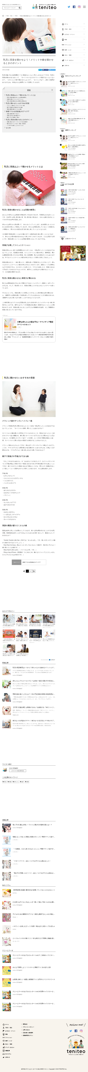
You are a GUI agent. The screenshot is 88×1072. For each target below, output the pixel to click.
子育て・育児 (9, 15)
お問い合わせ (26, 1029)
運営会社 (25, 1024)
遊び (22, 781)
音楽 (28, 781)
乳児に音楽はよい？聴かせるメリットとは (20, 95)
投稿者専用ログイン (28, 1035)
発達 (10, 781)
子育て (16, 15)
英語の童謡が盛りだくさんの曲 (14, 109)
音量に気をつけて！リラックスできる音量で (17, 121)
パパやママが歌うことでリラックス (15, 125)
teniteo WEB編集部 (13, 768)
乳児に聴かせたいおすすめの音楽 (17, 103)
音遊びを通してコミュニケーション (15, 99)
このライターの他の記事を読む (17, 770)
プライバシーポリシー (28, 1027)
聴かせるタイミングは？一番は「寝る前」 (17, 123)
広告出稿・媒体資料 (28, 1032)
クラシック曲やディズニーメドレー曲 (15, 105)
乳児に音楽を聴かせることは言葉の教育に (17, 97)
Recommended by (45, 659)
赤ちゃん (16, 781)
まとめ (8, 128)
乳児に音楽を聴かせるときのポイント (19, 119)
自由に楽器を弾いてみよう (13, 113)
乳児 (5, 781)
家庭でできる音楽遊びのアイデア (17, 111)
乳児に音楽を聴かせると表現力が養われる (17, 101)
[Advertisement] (15, 799)
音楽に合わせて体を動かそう (13, 115)
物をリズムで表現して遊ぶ (13, 117)
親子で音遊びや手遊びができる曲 (14, 107)
